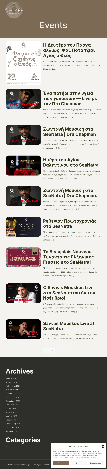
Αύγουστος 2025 (12, 405)
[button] (103, 446)
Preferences (95, 463)
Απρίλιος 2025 (11, 416)
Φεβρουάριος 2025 (13, 424)
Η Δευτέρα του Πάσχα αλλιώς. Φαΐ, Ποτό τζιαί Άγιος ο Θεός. (69, 50)
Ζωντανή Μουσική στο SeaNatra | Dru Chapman (69, 131)
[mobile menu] (100, 10)
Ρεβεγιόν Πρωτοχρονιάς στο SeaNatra (70, 223)
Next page (62, 350)
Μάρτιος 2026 (11, 382)
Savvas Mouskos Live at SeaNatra (68, 326)
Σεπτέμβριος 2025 (13, 401)
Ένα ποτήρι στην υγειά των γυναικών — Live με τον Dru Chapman (70, 98)
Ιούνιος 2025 (11, 408)
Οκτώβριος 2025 (12, 397)
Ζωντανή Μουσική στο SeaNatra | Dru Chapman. (70, 193)
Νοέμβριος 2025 (12, 393)
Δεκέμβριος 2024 (13, 431)
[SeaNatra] (14, 10)
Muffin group (27, 465)
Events (8, 447)
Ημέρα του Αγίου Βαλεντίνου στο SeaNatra (71, 162)
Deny (78, 463)
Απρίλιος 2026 (11, 378)
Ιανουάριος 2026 (12, 390)
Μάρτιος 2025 (11, 420)
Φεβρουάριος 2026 (13, 386)
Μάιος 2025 (10, 412)
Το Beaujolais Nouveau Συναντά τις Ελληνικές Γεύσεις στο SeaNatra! (68, 257)
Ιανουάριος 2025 (12, 427)
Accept (61, 463)
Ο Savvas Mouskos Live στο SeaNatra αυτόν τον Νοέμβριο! (69, 293)
